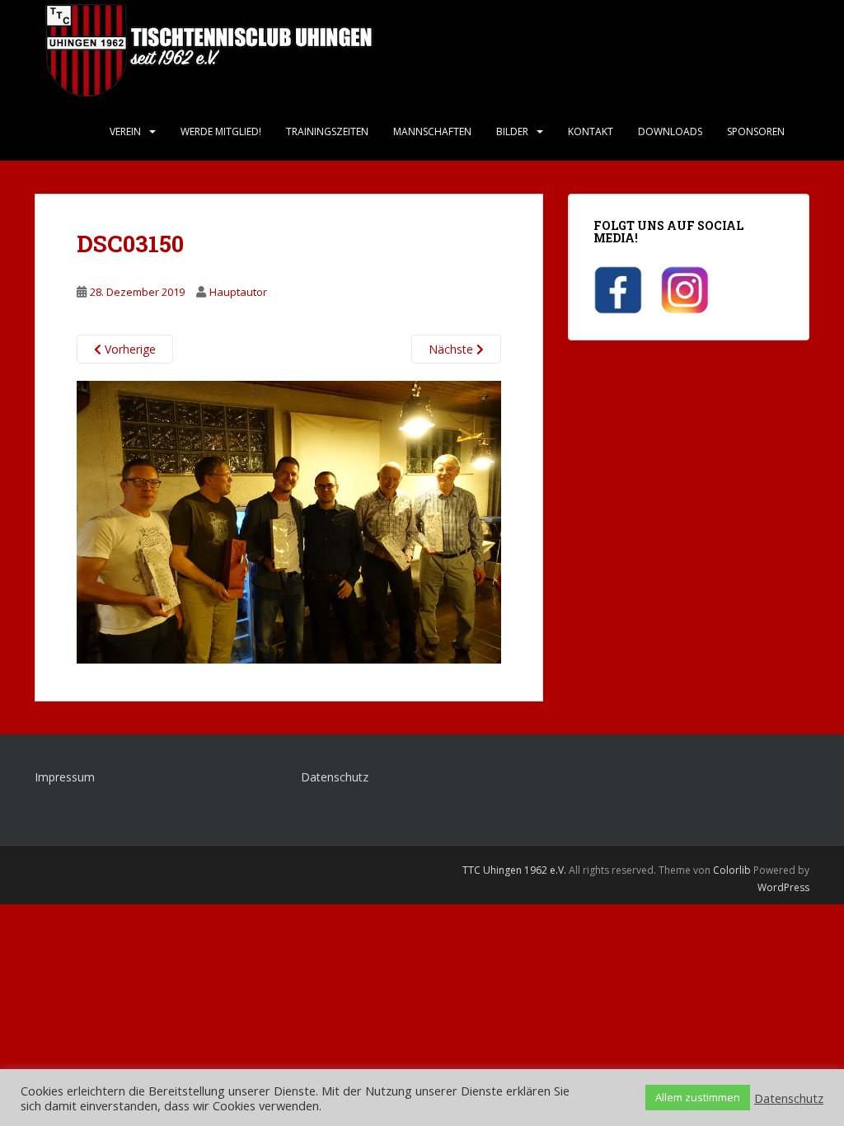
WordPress (783, 887)
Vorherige (128, 349)
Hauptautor (238, 291)
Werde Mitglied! (221, 131)
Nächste (452, 349)
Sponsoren (756, 131)
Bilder (512, 131)
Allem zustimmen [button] (697, 1097)
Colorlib (732, 870)
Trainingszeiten (327, 131)
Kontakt (590, 131)
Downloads (670, 131)
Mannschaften (432, 131)
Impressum (65, 777)
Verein (125, 131)
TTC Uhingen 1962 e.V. (514, 870)
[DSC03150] (289, 521)
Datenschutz (334, 777)
